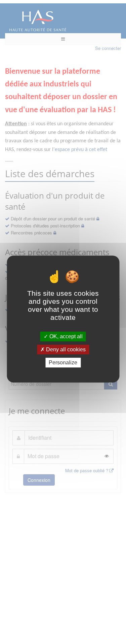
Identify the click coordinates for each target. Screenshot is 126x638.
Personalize (63, 362)
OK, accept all (65, 336)
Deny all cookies (65, 349)
